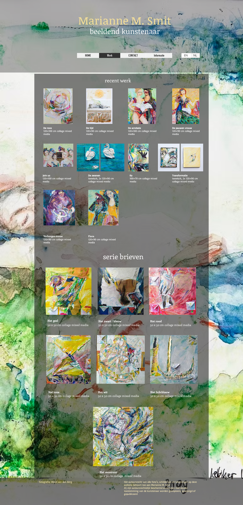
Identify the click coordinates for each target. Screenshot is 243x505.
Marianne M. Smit (124, 20)
